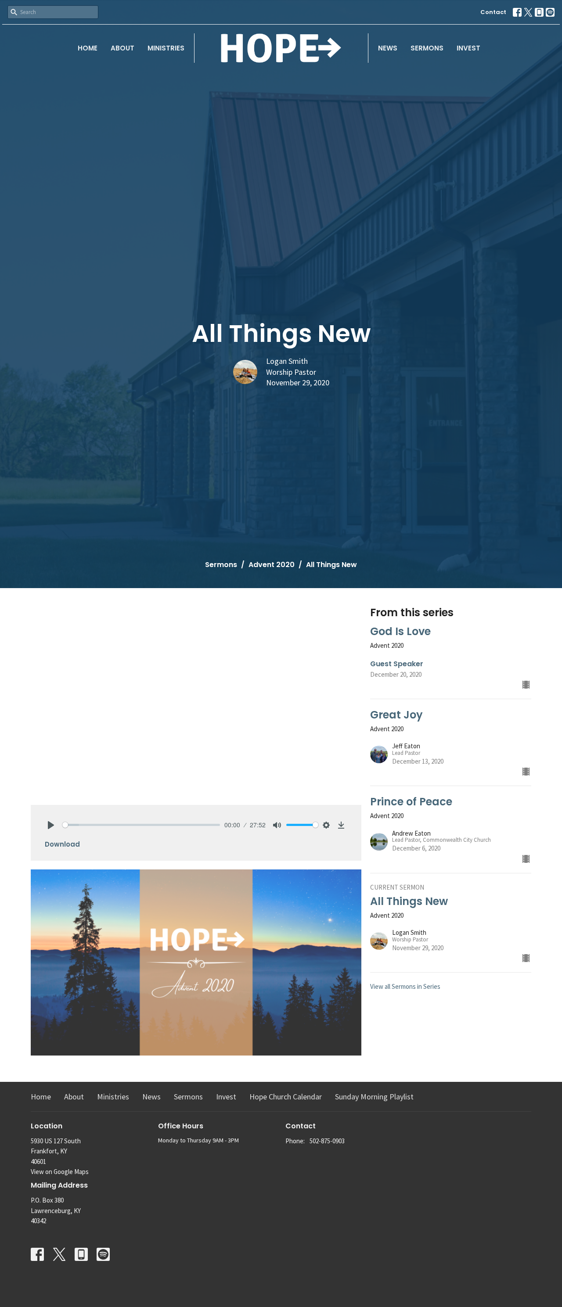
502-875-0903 (327, 1141)
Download (62, 844)
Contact (493, 12)
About (122, 48)
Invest (468, 48)
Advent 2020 (272, 565)
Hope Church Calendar (285, 1097)
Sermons (427, 48)
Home (87, 48)
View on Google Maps (60, 1171)
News (387, 48)
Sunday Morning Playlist (374, 1097)
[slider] (141, 825)
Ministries (166, 48)
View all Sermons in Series (405, 986)
